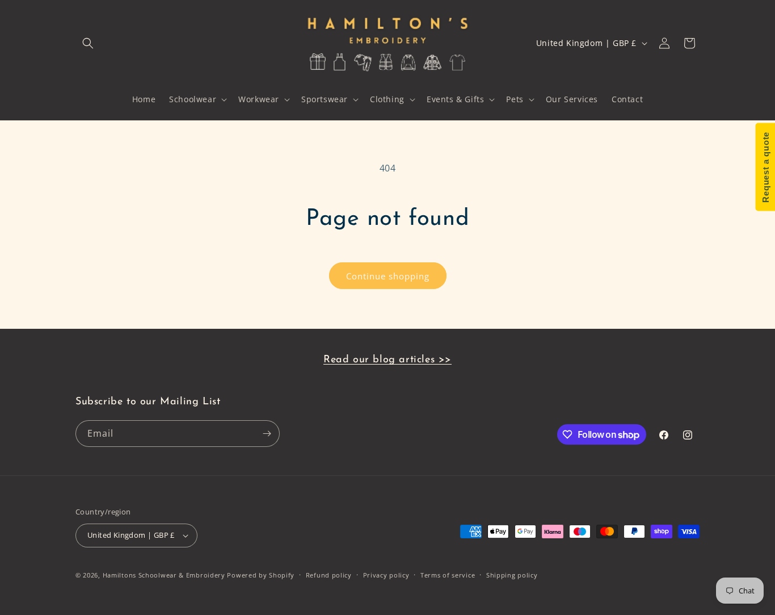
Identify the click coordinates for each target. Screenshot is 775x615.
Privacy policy (386, 575)
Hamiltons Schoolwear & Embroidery (164, 575)
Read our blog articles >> (387, 360)
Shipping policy (512, 575)
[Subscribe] (266, 433)
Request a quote (765, 167)
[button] (87, 43)
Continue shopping (387, 276)
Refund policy (329, 575)
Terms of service (447, 575)
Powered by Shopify (260, 575)
